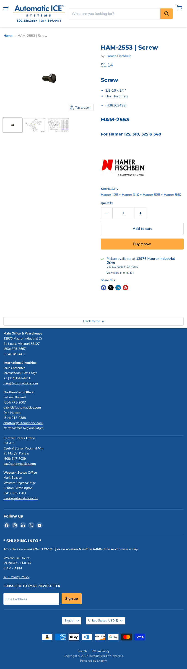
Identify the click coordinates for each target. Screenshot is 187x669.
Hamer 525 (151, 194)
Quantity (107, 203)
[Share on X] (111, 287)
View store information (120, 272)
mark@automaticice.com (20, 498)
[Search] (166, 13)
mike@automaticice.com (20, 383)
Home (8, 36)
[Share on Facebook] (103, 287)
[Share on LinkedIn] (118, 287)
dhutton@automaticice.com (23, 423)
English (69, 621)
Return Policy (100, 651)
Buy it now (142, 244)
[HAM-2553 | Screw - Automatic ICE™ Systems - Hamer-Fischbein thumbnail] (12, 125)
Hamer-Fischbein (119, 56)
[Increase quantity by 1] (140, 213)
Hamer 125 (109, 194)
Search (82, 651)
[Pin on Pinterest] (125, 287)
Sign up (71, 598)
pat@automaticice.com (19, 464)
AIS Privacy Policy (16, 577)
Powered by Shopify (93, 661)
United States (103, 621)
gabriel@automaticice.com (22, 407)
